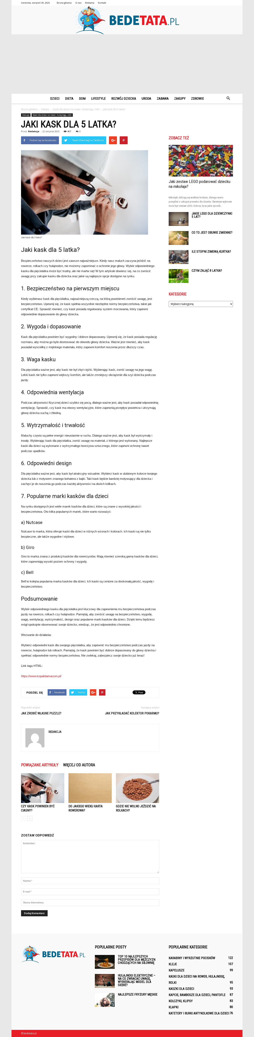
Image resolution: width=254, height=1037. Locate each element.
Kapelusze (176, 970)
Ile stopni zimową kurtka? (211, 251)
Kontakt (102, 2)
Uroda (146, 98)
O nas (78, 2)
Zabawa (163, 98)
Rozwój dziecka (123, 98)
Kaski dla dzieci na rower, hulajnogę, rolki (52, 115)
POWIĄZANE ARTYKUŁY (39, 765)
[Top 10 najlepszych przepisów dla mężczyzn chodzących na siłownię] (105, 962)
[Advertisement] (127, 64)
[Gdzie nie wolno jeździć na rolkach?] (137, 788)
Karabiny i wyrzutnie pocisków (192, 958)
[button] (228, 98)
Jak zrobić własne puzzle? (41, 713)
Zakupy (180, 98)
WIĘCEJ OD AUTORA (79, 765)
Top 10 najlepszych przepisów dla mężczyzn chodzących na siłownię (136, 960)
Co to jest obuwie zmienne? (212, 232)
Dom (82, 98)
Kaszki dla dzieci (181, 989)
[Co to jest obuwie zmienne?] (179, 238)
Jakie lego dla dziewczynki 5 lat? (212, 215)
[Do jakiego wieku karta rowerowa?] (90, 788)
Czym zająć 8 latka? (207, 270)
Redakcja (33, 131)
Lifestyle (98, 98)
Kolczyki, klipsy (181, 1001)
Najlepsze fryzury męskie (137, 994)
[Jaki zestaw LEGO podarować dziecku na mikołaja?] (201, 161)
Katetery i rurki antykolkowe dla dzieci (199, 1013)
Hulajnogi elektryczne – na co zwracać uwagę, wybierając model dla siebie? (136, 980)
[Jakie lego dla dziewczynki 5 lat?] (179, 219)
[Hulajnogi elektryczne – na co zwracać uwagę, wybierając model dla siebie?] (105, 981)
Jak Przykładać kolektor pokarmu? (132, 713)
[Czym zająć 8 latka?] (179, 276)
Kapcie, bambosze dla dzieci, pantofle (197, 995)
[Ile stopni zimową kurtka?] (179, 257)
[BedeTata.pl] (127, 20)
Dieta (69, 98)
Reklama (89, 2)
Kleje (173, 964)
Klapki (173, 1007)
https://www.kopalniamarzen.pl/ (41, 676)
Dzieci (55, 98)
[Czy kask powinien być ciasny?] (42, 788)
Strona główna (64, 2)
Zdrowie (197, 98)
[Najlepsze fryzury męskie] (105, 1000)
